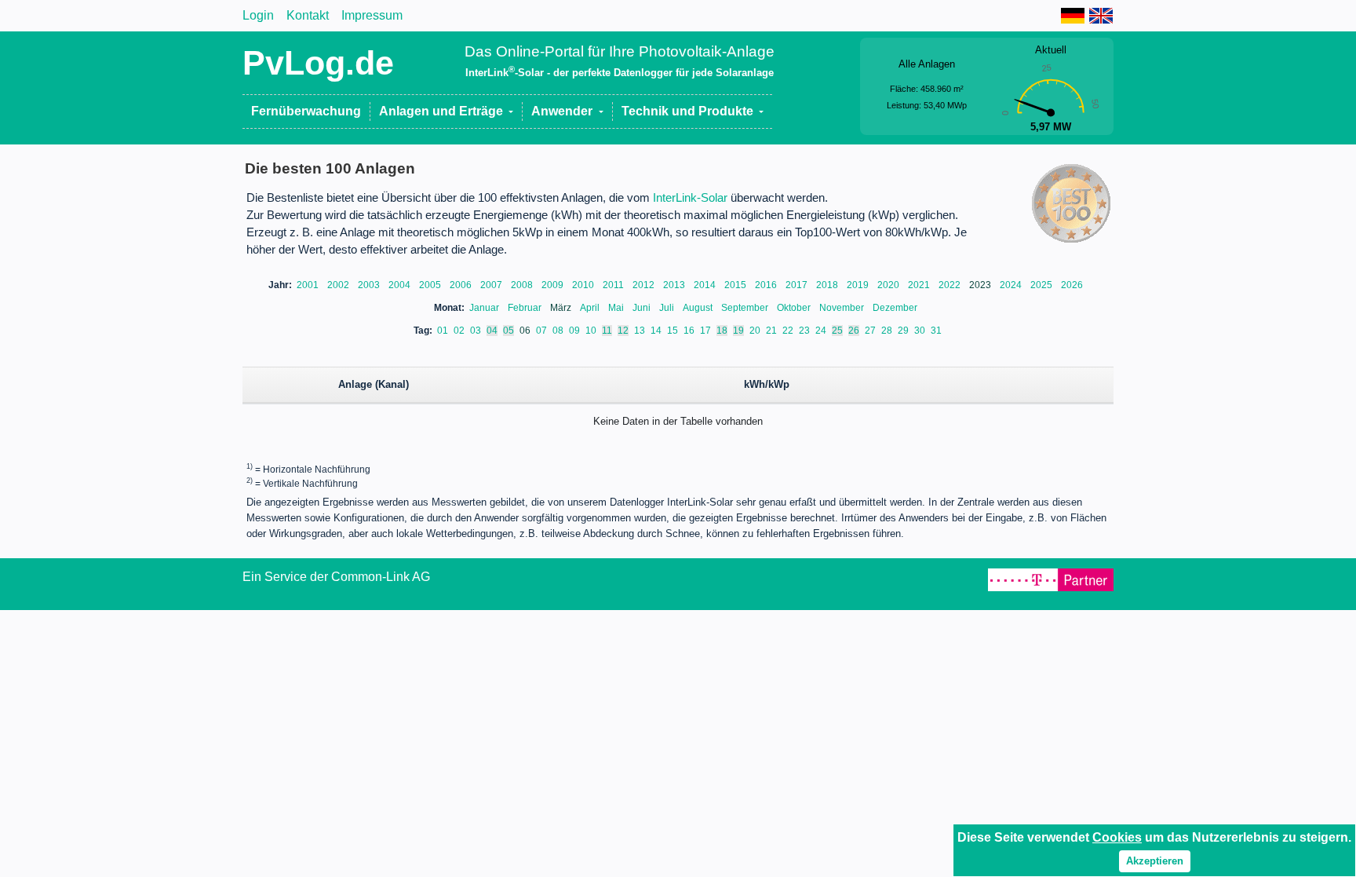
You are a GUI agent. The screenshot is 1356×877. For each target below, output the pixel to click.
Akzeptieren (1154, 861)
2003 (370, 285)
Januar (485, 307)
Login (258, 15)
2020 (889, 285)
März (562, 307)
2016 (767, 285)
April (591, 307)
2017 (798, 285)
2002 (339, 285)
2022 (951, 285)
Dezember (895, 307)
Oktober (795, 307)
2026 (1072, 285)
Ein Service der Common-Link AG (336, 576)
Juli (667, 307)
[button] (446, 111)
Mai (617, 307)
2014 (706, 285)
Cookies (1117, 837)
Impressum (372, 15)
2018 (828, 285)
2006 (462, 285)
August (699, 307)
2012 (644, 285)
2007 (492, 285)
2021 (920, 285)
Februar (526, 307)
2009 (553, 285)
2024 (1012, 285)
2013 (675, 285)
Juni (642, 307)
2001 (309, 285)
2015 (736, 285)
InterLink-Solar (690, 198)
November (842, 307)
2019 (859, 285)
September (746, 307)
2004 (400, 285)
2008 (523, 285)
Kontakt (307, 15)
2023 (981, 285)
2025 (1042, 285)
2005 (431, 285)
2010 (584, 285)
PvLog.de (318, 63)
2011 (614, 285)
